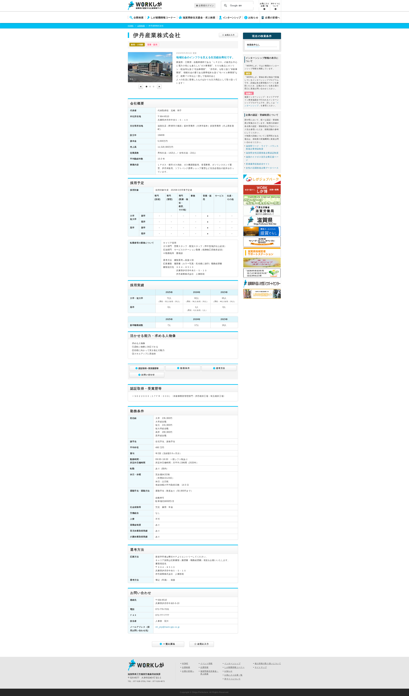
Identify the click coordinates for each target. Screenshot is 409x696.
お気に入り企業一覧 (264, 5)
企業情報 (204, 667)
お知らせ (253, 17)
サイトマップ (261, 667)
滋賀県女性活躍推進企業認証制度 (262, 153)
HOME (131, 26)
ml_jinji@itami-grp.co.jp (167, 627)
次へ (159, 86)
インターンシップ (232, 17)
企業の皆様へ (272, 17)
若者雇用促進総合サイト (258, 164)
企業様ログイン (206, 5)
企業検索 (139, 17)
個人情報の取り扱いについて (268, 663)
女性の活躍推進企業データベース (262, 168)
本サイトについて (275, 5)
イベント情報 (206, 663)
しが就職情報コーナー (163, 17)
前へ (140, 86)
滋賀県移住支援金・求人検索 (199, 17)
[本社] (150, 67)
